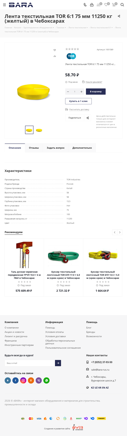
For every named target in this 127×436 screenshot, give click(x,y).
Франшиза (11, 340)
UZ (96, 387)
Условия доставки (55, 336)
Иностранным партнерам (19, 344)
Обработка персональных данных (60, 342)
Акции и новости (14, 331)
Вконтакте (8, 380)
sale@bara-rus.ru (100, 369)
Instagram (23, 380)
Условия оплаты (54, 331)
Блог (88, 327)
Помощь (50, 327)
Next (119, 232)
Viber (39, 380)
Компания (11, 322)
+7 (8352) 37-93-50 (101, 362)
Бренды (90, 331)
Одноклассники (31, 380)
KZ (92, 387)
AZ (107, 387)
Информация (54, 322)
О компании (12, 327)
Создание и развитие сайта (57, 428)
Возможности (94, 336)
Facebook (15, 380)
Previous (114, 232)
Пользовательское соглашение (63, 347)
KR (99, 387)
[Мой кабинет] (91, 4)
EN (103, 387)
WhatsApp (46, 380)
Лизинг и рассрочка (16, 336)
